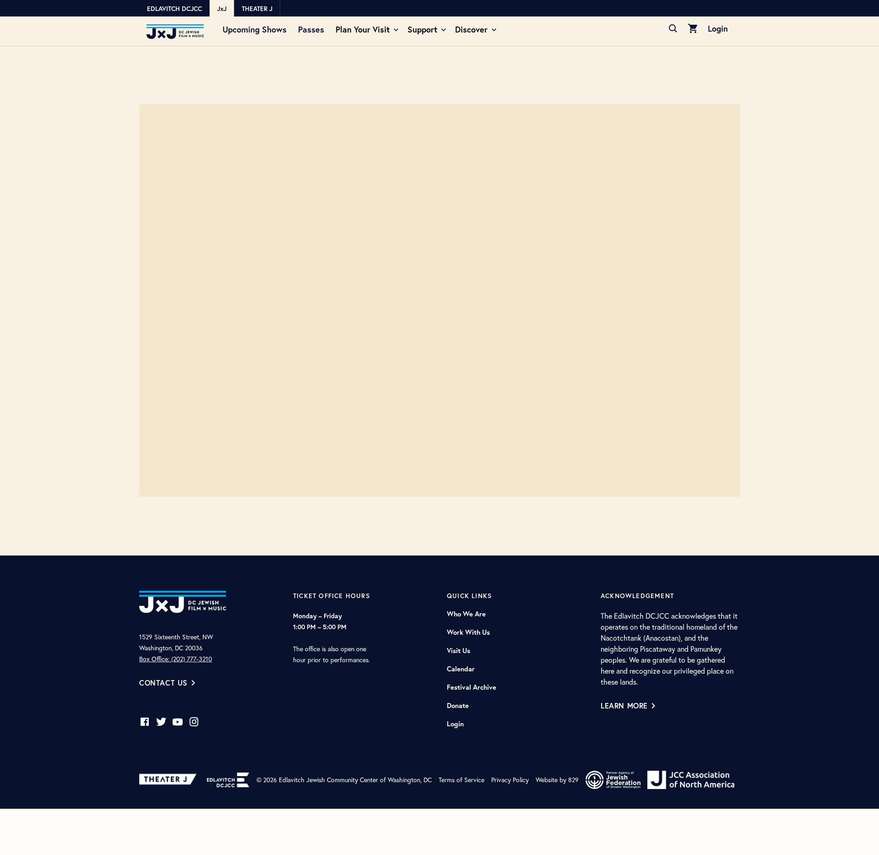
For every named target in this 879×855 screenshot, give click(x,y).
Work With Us (468, 632)
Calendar (461, 669)
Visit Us (458, 650)
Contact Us (163, 682)
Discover (471, 29)
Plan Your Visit (363, 29)
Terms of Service (461, 779)
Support (422, 29)
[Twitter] (161, 721)
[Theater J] (169, 780)
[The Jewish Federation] (613, 780)
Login (718, 28)
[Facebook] (144, 721)
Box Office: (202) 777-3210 (175, 658)
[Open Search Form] (673, 28)
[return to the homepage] (182, 600)
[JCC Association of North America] (690, 780)
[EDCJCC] (228, 780)
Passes (311, 29)
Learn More (624, 705)
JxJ (222, 9)
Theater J (257, 9)
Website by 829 (557, 779)
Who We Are (466, 614)
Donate (458, 705)
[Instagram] (194, 721)
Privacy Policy (510, 779)
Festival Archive (471, 687)
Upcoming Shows (254, 29)
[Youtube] (177, 721)
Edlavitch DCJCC (174, 9)
